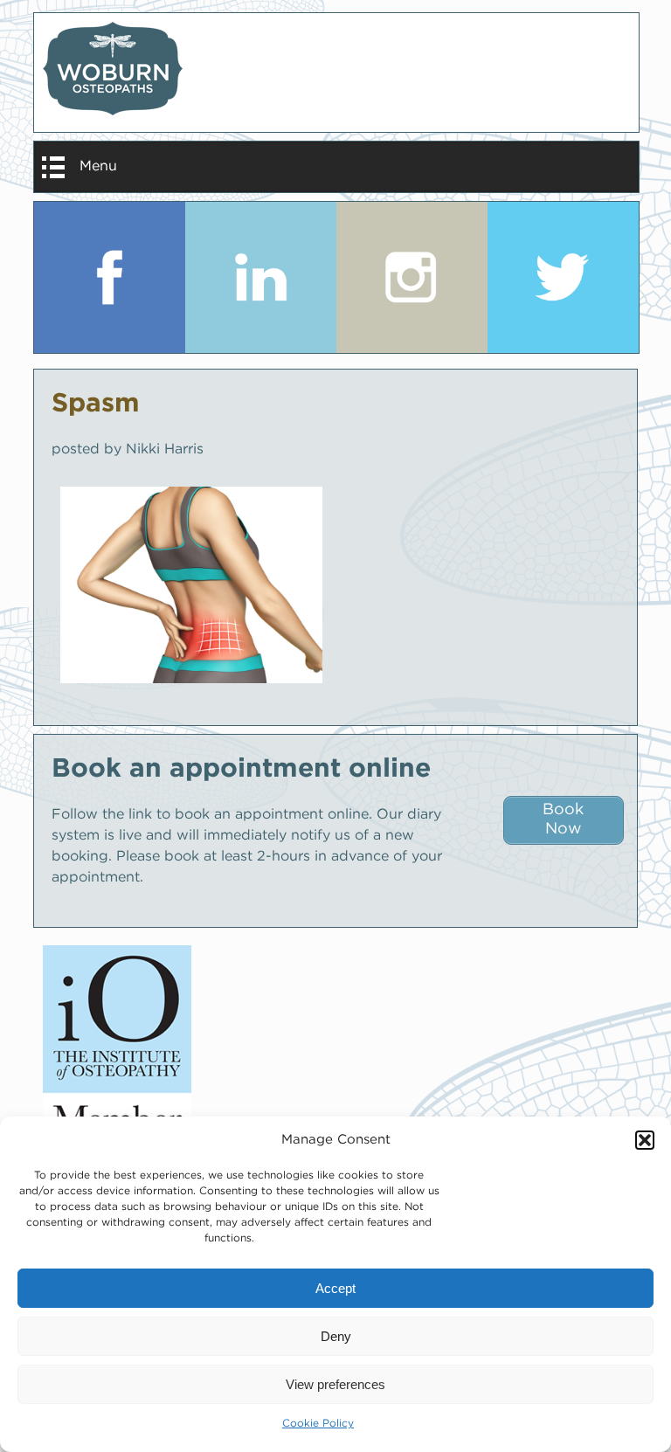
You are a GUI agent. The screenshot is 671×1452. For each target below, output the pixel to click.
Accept (335, 1288)
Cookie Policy (318, 1423)
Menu (98, 166)
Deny (336, 1336)
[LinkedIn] (260, 277)
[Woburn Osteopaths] (336, 72)
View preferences (335, 1384)
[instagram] (412, 277)
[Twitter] (563, 277)
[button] (645, 1140)
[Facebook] (109, 277)
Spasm (96, 404)
